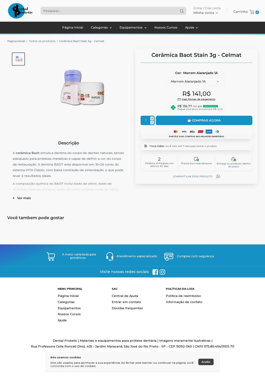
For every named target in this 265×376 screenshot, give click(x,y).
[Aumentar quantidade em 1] (152, 118)
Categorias (99, 27)
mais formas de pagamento (198, 99)
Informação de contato (184, 302)
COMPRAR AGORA (206, 120)
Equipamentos (131, 27)
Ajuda (189, 27)
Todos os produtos (42, 41)
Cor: (196, 73)
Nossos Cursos (165, 27)
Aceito (206, 362)
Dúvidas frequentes (127, 308)
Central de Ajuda (125, 296)
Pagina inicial (16, 41)
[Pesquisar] (181, 11)
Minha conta (204, 13)
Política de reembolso (183, 296)
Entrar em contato (126, 302)
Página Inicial (72, 27)
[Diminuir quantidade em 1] (152, 122)
